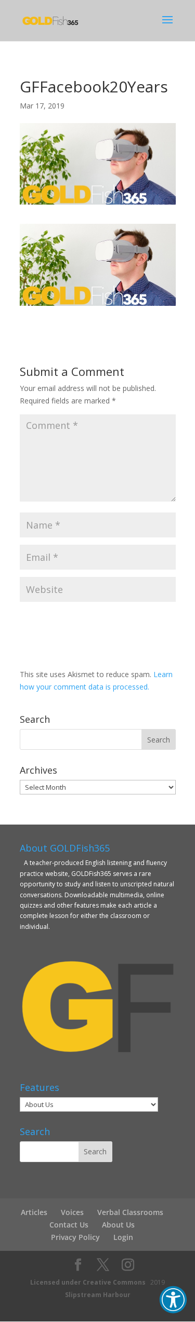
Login (123, 1237)
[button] (173, 1300)
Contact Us (68, 1225)
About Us (118, 1225)
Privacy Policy (75, 1237)
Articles (34, 1212)
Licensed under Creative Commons (88, 1282)
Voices (72, 1212)
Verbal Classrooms (130, 1212)
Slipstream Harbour (98, 1294)
